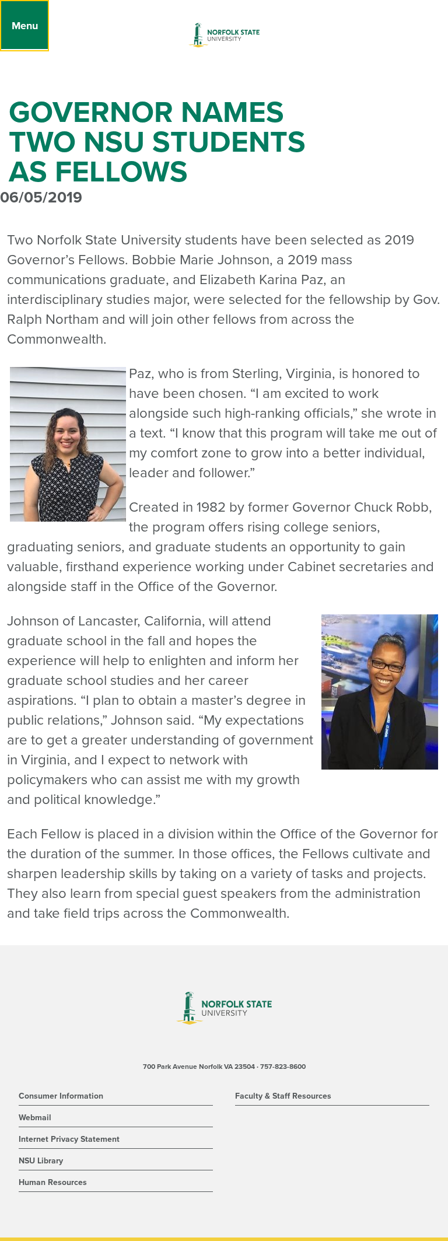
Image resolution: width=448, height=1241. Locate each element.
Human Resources (53, 1182)
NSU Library (41, 1161)
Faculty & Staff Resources (283, 1096)
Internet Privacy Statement (69, 1139)
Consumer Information (61, 1096)
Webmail (35, 1118)
